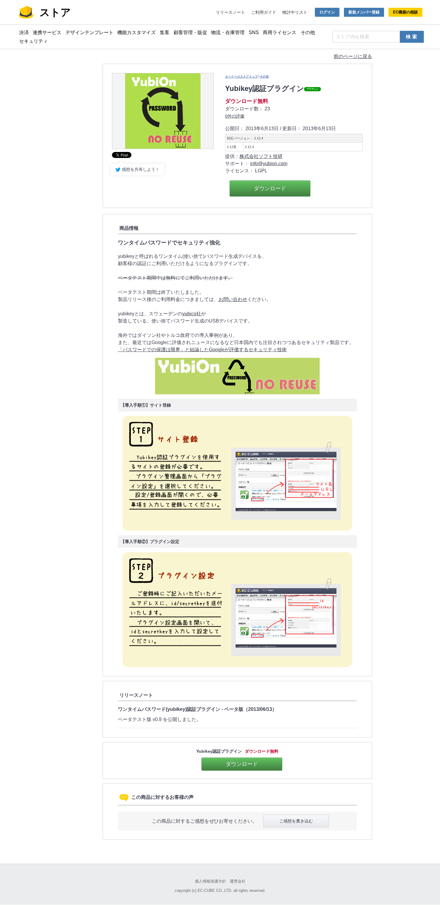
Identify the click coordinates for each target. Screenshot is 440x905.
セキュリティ (33, 41)
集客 (164, 32)
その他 (308, 32)
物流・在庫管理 (228, 32)
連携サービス (47, 32)
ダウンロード (270, 188)
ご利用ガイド (263, 12)
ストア (55, 12)
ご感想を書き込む (296, 821)
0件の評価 (234, 116)
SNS (254, 32)
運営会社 (237, 881)
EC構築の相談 (405, 12)
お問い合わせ (233, 299)
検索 (412, 36)
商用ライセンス (279, 32)
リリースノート (230, 12)
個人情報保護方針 (210, 881)
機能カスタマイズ (136, 32)
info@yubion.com (268, 163)
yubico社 (191, 313)
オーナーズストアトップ (241, 76)
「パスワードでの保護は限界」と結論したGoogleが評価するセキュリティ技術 (202, 349)
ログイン (327, 12)
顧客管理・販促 (190, 32)
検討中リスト (294, 12)
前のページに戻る (353, 56)
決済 (24, 32)
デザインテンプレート (89, 32)
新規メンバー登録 (364, 12)
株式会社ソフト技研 (261, 156)
